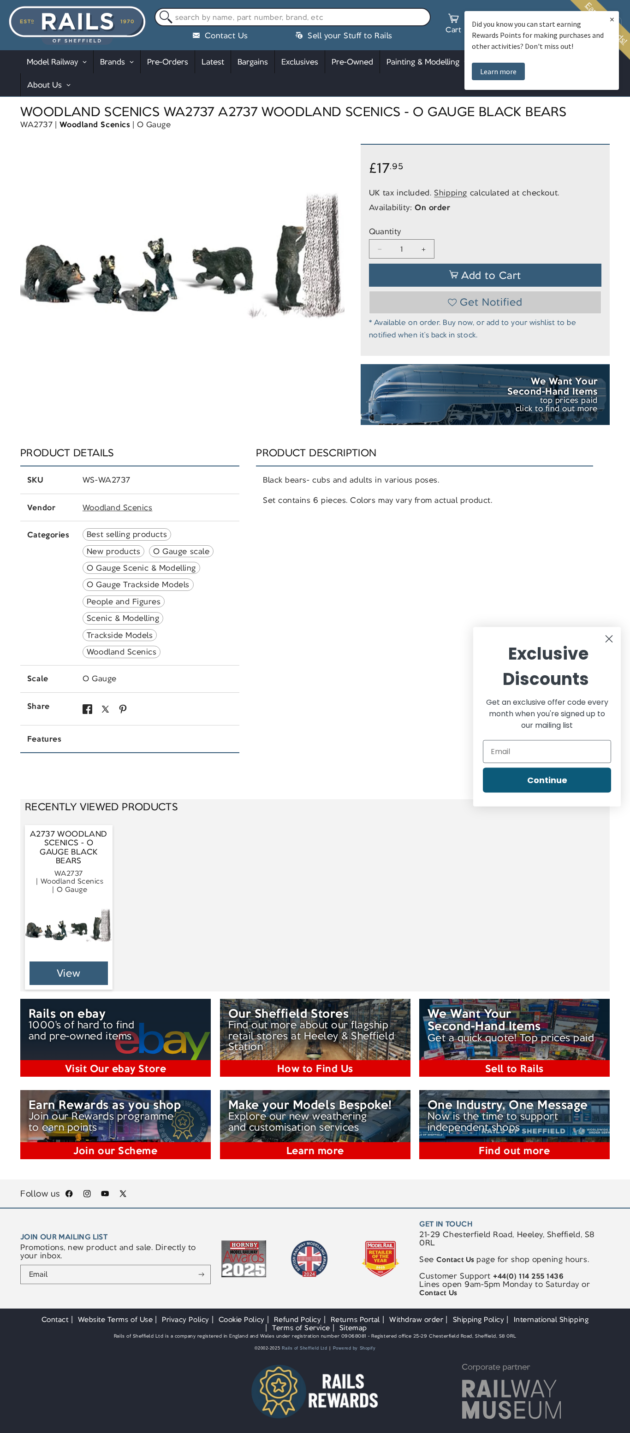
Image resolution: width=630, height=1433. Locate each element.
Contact (55, 1319)
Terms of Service (301, 1328)
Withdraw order (416, 1319)
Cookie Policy (242, 1319)
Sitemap (353, 1328)
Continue (547, 779)
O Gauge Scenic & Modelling (141, 567)
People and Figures (124, 601)
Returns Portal (355, 1319)
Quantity (385, 232)
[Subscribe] (201, 1274)
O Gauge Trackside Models (138, 584)
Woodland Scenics (94, 124)
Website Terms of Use (115, 1319)
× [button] (612, 19)
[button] (453, 24)
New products (113, 551)
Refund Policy (297, 1319)
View (69, 973)
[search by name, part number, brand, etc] (164, 17)
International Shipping (551, 1319)
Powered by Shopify (354, 1348)
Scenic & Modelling (123, 618)
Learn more (498, 71)
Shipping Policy (479, 1319)
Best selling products (127, 534)
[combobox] (293, 17)
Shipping (450, 192)
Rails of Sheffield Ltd (304, 1348)
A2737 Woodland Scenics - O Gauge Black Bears (68, 848)
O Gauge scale (181, 551)
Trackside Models (120, 635)
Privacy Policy (185, 1319)
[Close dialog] (609, 639)
